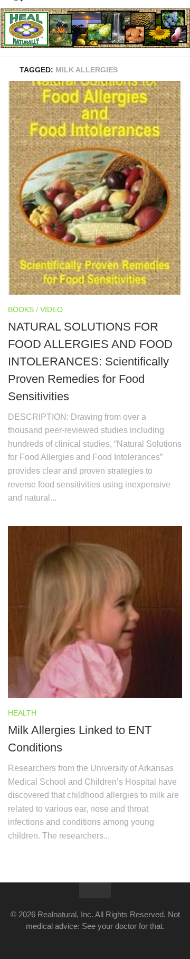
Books (21, 309)
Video (51, 309)
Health (22, 713)
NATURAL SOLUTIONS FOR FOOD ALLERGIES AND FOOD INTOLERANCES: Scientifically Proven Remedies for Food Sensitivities (90, 361)
